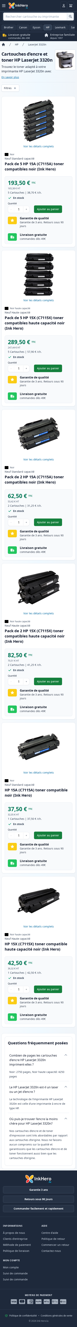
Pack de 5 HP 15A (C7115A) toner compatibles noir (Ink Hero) (34, 166)
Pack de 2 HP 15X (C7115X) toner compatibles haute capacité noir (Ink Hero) (35, 636)
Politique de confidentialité (23, 1315)
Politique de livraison (16, 1251)
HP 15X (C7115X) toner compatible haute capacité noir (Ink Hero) (36, 946)
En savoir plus (10, 77)
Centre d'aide (49, 1233)
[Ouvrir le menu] (3, 6)
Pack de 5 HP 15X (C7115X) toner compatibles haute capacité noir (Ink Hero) (35, 323)
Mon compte (11, 1267)
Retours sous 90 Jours (38, 1199)
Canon (23, 27)
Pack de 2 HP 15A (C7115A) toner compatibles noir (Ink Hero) (34, 479)
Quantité (12, 203)
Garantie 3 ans (38, 1189)
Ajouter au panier (49, 210)
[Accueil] (3, 44)
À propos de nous (14, 1233)
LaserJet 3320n (37, 44)
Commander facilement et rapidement (38, 1208)
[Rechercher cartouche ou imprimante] (70, 16)
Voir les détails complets (38, 146)
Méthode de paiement (17, 1245)
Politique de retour (53, 1239)
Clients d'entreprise (15, 1239)
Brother (8, 27)
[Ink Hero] (18, 6)
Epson (36, 27)
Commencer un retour (55, 1245)
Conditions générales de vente (56, 1315)
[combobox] (38, 16)
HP (47, 27)
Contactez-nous (51, 1251)
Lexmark (60, 27)
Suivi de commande (15, 1273)
